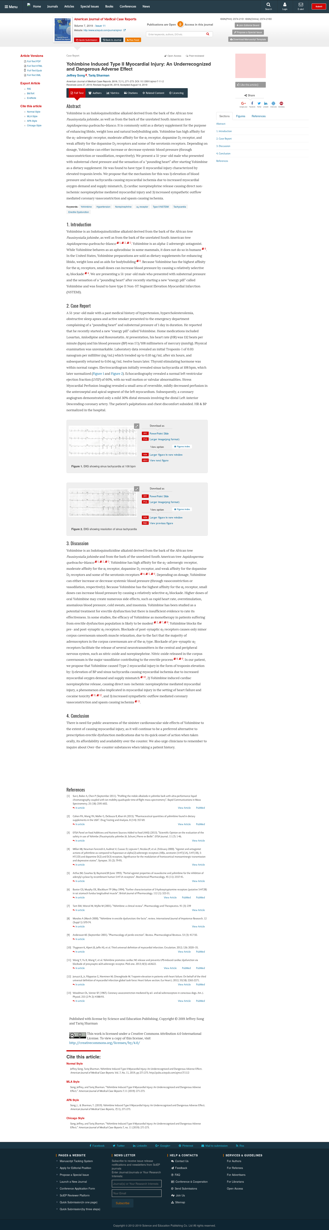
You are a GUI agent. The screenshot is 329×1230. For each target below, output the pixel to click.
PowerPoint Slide (159, 433)
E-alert (301, 8)
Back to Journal (113, 39)
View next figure (159, 460)
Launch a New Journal (73, 1181)
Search (268, 8)
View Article (184, 807)
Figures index (183, 446)
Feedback (180, 1168)
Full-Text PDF (34, 61)
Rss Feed (134, 39)
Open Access (235, 1188)
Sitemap (179, 1202)
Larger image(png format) (164, 439)
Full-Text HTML (34, 65)
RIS (29, 88)
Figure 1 (98, 374)
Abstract (220, 123)
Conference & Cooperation (191, 1181)
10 (144, 677)
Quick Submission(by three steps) (80, 1209)
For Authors (234, 1161)
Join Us (180, 1195)
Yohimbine (86, 206)
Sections (224, 116)
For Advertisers (236, 1175)
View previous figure (161, 523)
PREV (145, 523)
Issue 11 (100, 25)
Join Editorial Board (248, 25)
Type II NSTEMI (161, 206)
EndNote (31, 97)
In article (80, 807)
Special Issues (90, 6)
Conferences (128, 6)
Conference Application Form (77, 1188)
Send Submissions (185, 1188)
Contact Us (181, 1161)
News (146, 6)
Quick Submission (87, 39)
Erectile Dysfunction (78, 212)
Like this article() (249, 84)
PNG (145, 439)
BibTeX (30, 93)
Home (37, 6)
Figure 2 (117, 374)
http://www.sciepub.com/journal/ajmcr (103, 30)
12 (100, 695)
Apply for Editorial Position (75, 1168)
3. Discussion (223, 146)
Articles (69, 6)
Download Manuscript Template (249, 39)
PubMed (200, 807)
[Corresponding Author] (86, 74)
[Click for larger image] (103, 441)
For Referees (235, 1168)
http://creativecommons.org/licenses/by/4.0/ (104, 1043)
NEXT (145, 460)
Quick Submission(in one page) (78, 1202)
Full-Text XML (34, 75)
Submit (319, 6)
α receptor (142, 207)
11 (94, 695)
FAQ (177, 1175)
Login (284, 8)
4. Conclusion (223, 153)
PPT (145, 433)
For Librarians (235, 1181)
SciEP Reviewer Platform (75, 1195)
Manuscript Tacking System (76, 1161)
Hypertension (103, 206)
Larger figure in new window (166, 454)
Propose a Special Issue (249, 32)
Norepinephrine (123, 206)
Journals (52, 6)
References (259, 116)
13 (138, 701)
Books (109, 6)
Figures (240, 116)
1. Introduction (224, 131)
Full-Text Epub (34, 70)
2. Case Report (224, 138)
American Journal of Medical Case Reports (105, 19)
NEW (145, 454)
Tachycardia (179, 206)
